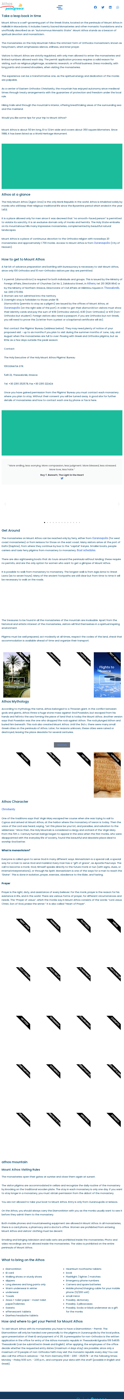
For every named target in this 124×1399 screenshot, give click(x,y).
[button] (95, 7)
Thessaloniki (111, 287)
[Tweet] (62, 478)
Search (62, 166)
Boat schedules (86, 550)
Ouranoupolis (102, 242)
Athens (91, 283)
